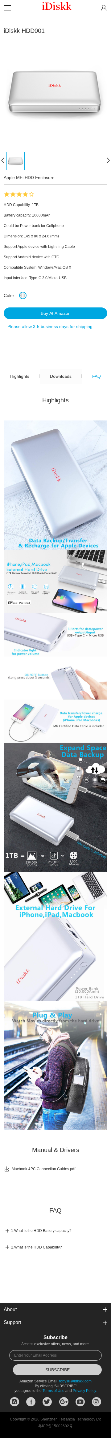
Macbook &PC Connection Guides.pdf (39, 1169)
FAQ (96, 376)
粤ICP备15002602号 (55, 1426)
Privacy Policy (84, 1391)
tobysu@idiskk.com (75, 1381)
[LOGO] (56, 7)
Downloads (61, 376)
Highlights (19, 376)
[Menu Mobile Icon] (7, 8)
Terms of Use (53, 1391)
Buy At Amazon (56, 313)
